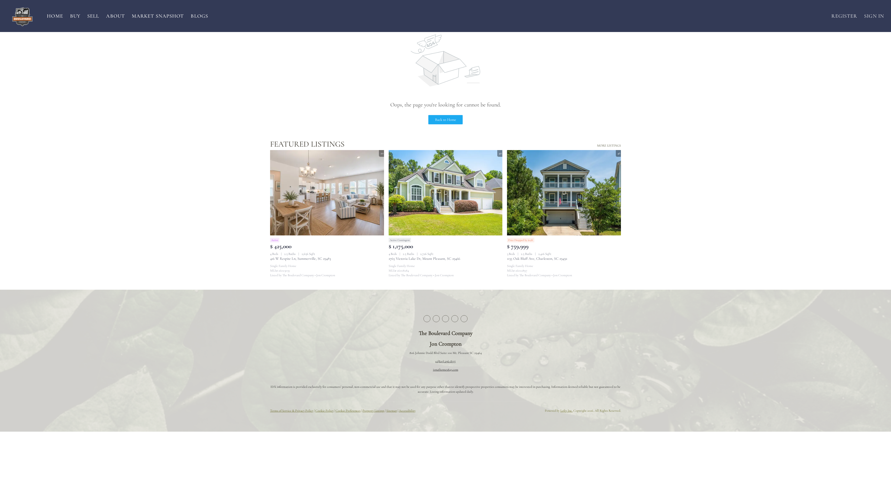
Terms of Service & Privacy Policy (291, 411)
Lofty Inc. (566, 411)
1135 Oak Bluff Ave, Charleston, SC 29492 (537, 258)
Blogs (199, 16)
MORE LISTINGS (609, 146)
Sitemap (391, 411)
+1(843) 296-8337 (445, 361)
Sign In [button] (874, 16)
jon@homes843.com (445, 370)
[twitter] (436, 318)
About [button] (115, 16)
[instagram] (454, 318)
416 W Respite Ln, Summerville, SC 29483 (300, 258)
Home (55, 16)
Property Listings (373, 411)
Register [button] (844, 16)
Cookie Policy (324, 411)
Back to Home (445, 119)
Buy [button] (75, 16)
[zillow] (445, 318)
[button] (22, 16)
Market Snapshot (158, 16)
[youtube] (464, 318)
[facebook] (426, 318)
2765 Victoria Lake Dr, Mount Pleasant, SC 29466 (424, 258)
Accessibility (407, 411)
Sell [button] (93, 16)
